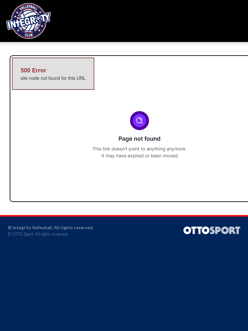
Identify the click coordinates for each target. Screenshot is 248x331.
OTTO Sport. (23, 234)
